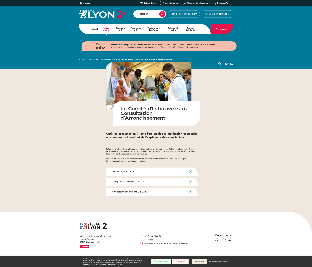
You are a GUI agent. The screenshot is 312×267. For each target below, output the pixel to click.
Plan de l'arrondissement (184, 14)
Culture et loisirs (173, 29)
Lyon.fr (86, 3)
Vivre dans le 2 (135, 29)
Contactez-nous (150, 240)
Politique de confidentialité (218, 262)
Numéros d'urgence (225, 3)
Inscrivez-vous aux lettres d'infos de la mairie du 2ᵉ (166, 243)
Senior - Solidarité (190, 29)
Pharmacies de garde (171, 3)
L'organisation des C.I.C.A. (128, 181)
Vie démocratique (108, 60)
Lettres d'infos (150, 3)
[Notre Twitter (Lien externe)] (224, 240)
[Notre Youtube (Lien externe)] (230, 240)
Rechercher (142, 14)
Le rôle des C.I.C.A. (124, 171)
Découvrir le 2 (120, 29)
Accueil (94, 29)
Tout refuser (181, 261)
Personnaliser (199, 261)
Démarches (222, 29)
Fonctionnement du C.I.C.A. (129, 191)
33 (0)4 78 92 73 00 (152, 236)
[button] (219, 64)
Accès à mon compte (216, 14)
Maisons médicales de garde (198, 3)
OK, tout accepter (162, 261)
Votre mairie (106, 29)
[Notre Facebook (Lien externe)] (217, 240)
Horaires (84, 246)
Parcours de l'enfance (154, 29)
